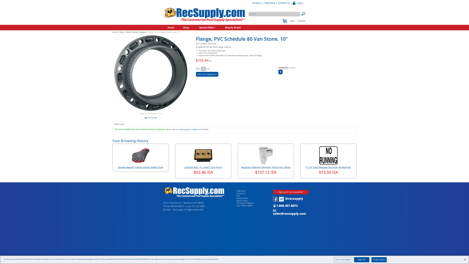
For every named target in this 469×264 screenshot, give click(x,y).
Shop (186, 27)
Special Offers (206, 27)
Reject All (361, 259)
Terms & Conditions (245, 203)
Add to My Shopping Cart (207, 74)
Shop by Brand (233, 27)
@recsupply (294, 199)
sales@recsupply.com (289, 214)
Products (257, 2)
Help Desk (270, 2)
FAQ (238, 195)
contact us (196, 129)
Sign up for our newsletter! (290, 192)
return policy (184, 129)
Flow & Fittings (132, 32)
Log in (300, 2)
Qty (198, 68)
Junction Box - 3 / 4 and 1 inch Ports (203, 167)
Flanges (143, 32)
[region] (234, 260)
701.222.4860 (198, 206)
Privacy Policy (242, 198)
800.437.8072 (177, 206)
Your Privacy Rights (343, 259)
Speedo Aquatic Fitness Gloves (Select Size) (140, 167)
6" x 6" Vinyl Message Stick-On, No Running (328, 167)
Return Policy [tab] (119, 124)
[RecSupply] (204, 15)
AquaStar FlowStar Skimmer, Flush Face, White (265, 167)
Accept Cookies (379, 259)
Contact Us (284, 2)
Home (171, 27)
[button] (294, 21)
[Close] (465, 259)
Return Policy (242, 200)
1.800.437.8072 (287, 206)
